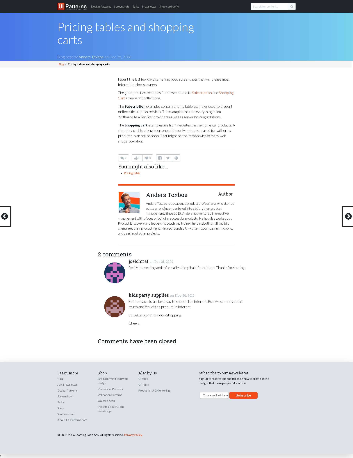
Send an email (65, 414)
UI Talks (143, 384)
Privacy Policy (133, 434)
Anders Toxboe (91, 56)
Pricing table (132, 173)
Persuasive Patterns (110, 389)
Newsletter (149, 6)
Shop (60, 408)
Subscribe (243, 395)
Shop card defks (169, 6)
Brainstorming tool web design (113, 381)
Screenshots (121, 6)
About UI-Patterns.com (72, 420)
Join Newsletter (67, 384)
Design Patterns (67, 390)
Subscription (202, 93)
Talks (135, 6)
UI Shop (143, 378)
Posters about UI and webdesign (111, 409)
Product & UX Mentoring (154, 390)
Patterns (101, 6)
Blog (61, 64)
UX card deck (106, 400)
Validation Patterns (110, 395)
